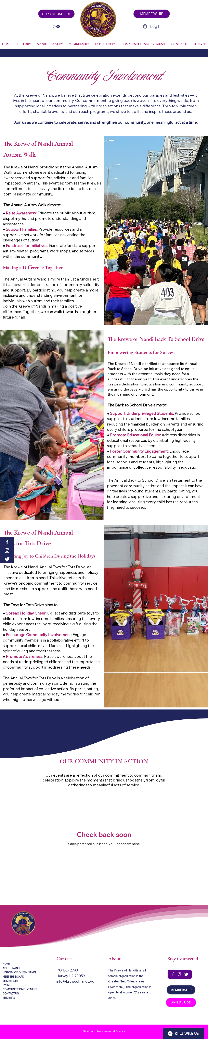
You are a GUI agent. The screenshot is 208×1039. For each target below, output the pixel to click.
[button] (56, 26)
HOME (6, 963)
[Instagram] (7, 551)
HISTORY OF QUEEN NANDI (19, 972)
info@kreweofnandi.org (75, 981)
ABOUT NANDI (11, 968)
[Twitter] (7, 559)
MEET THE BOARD (13, 976)
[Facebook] (7, 542)
